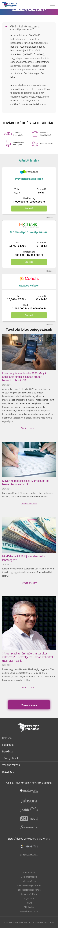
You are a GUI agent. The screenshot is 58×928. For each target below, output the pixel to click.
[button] (29, 28)
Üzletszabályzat (29, 881)
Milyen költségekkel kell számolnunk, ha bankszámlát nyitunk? (25, 482)
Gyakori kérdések (29, 894)
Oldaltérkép (29, 907)
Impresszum (29, 872)
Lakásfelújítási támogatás (19, 143)
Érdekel (29, 208)
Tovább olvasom (29, 428)
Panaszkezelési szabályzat (29, 889)
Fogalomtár (29, 898)
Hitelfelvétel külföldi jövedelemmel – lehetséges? (23, 558)
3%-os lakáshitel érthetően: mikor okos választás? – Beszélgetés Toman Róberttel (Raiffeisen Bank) (27, 657)
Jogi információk (29, 876)
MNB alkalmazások (29, 911)
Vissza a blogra (29, 704)
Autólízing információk (18, 133)
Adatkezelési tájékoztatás (29, 885)
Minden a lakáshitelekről (45, 133)
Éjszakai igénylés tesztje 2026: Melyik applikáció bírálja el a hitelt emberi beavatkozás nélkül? (24, 376)
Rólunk (29, 902)
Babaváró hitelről (46, 143)
